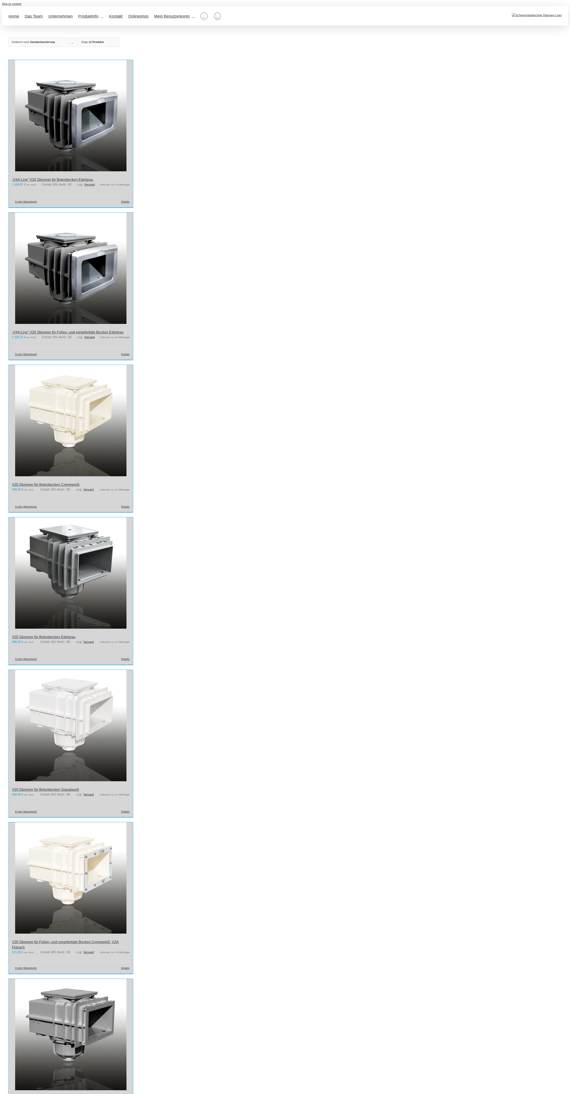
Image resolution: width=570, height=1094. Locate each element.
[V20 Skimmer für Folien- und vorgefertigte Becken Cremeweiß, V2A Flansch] (71, 878)
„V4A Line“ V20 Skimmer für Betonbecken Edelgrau (52, 180)
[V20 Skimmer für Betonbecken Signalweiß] (71, 726)
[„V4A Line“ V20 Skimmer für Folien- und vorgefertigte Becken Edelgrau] (71, 269)
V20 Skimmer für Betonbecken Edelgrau (43, 637)
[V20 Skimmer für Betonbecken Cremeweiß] (71, 421)
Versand (89, 184)
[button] (217, 15)
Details (125, 201)
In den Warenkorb (26, 201)
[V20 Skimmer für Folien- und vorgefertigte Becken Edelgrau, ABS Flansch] (71, 1035)
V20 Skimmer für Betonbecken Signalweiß (45, 789)
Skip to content (11, 4)
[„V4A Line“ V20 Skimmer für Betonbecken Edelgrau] (71, 116)
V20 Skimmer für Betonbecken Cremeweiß (45, 485)
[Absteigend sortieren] (72, 42)
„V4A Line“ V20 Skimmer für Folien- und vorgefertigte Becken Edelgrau (68, 332)
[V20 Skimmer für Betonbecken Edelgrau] (71, 573)
